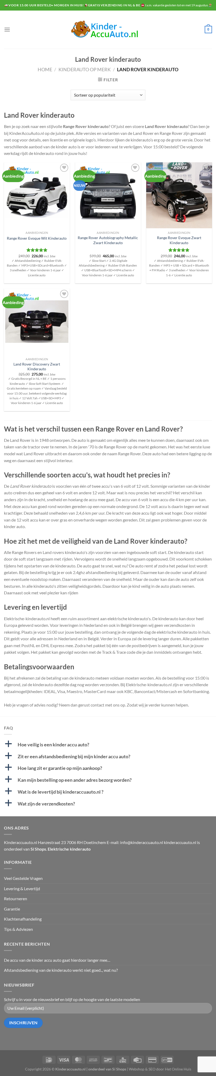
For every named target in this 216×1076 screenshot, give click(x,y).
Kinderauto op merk (84, 69)
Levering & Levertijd (22, 888)
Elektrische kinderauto (69, 848)
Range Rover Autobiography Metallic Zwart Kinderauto (108, 240)
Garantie (12, 908)
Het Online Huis (178, 1069)
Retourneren (15, 898)
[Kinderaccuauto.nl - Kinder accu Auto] (108, 29)
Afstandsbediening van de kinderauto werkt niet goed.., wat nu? (61, 970)
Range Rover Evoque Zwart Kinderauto (179, 240)
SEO (152, 1069)
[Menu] (7, 29)
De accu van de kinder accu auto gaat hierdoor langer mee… (57, 960)
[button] (108, 745)
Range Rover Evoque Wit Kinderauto (37, 238)
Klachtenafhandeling (23, 918)
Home (45, 69)
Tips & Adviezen (18, 929)
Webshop (136, 1069)
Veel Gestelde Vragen (23, 878)
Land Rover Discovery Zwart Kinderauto (36, 366)
